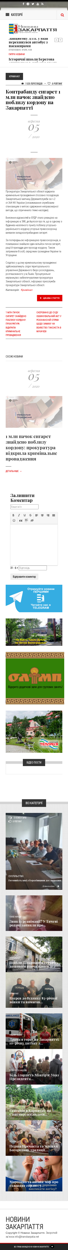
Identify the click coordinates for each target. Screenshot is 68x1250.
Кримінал (26, 289)
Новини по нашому (18, 1070)
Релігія (12, 1142)
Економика (14, 958)
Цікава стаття (51, 298)
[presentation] (13, 515)
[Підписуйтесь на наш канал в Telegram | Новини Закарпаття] (34, 598)
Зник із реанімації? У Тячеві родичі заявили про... (33, 923)
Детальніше (14, 471)
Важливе (13, 1106)
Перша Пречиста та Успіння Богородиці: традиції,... (33, 1148)
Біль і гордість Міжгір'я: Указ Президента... (34, 1077)
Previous (56, 40)
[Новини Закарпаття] (34, 28)
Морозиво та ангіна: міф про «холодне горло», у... (33, 1184)
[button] (13, 515)
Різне (11, 1177)
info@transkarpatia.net (27, 1236)
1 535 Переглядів (33, 83)
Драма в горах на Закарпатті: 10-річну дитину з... (34, 1041)
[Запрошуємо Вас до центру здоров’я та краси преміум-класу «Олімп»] (35, 678)
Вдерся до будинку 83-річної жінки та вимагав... (33, 1000)
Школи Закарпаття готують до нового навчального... (33, 964)
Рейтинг (57, 83)
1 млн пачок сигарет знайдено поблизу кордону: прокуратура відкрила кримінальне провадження (16, 323)
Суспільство (15, 876)
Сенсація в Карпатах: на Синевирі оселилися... (30, 1112)
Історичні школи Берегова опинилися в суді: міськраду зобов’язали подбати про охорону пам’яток (33, 58)
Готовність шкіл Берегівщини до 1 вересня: (35, 880)
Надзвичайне (15, 1035)
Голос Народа (15, 917)
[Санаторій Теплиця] (34, 731)
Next (60, 40)
